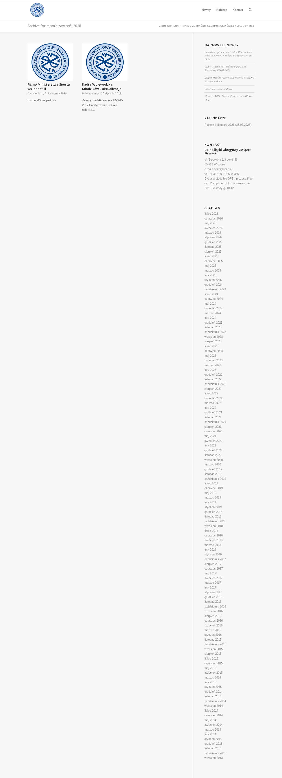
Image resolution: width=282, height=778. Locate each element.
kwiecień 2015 (213, 672)
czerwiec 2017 (213, 568)
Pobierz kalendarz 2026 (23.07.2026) (227, 124)
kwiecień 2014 (213, 724)
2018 (239, 25)
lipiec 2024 (211, 294)
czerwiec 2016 (213, 620)
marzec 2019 (212, 497)
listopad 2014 (212, 696)
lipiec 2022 (211, 393)
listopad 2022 (212, 379)
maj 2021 (210, 436)
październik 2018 (215, 521)
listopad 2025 (212, 246)
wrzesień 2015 (213, 649)
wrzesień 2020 (213, 459)
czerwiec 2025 (213, 261)
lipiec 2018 (211, 530)
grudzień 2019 (213, 469)
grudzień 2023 (213, 322)
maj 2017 (210, 573)
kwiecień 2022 (213, 398)
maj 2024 (210, 303)
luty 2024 (210, 317)
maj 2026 (210, 223)
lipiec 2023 (211, 346)
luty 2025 (210, 275)
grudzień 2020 (213, 450)
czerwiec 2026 (213, 218)
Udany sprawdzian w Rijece (218, 88)
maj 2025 (210, 265)
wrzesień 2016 (213, 611)
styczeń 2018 (213, 554)
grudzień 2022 (213, 374)
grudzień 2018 (213, 512)
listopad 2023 (212, 327)
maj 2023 (210, 355)
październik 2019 (215, 478)
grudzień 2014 (213, 691)
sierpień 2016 (212, 616)
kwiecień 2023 (213, 360)
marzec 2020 (212, 464)
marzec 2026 (212, 232)
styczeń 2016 (213, 634)
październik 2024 (215, 289)
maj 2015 (210, 668)
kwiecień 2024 (213, 308)
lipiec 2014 (211, 710)
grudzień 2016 (213, 597)
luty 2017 (210, 587)
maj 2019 (210, 493)
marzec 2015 (212, 677)
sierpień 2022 (212, 388)
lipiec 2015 (211, 658)
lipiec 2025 (211, 256)
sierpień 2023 (212, 341)
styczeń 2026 (213, 237)
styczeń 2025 (213, 279)
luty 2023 (210, 369)
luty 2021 (210, 445)
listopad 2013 (212, 748)
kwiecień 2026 (213, 228)
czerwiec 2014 (213, 715)
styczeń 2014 (213, 739)
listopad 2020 (212, 455)
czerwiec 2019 (213, 488)
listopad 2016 (212, 601)
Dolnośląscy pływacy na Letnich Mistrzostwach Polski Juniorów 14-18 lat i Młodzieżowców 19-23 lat (228, 55)
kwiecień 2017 (213, 578)
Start (175, 25)
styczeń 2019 (213, 507)
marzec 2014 (212, 729)
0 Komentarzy (36, 93)
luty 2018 (210, 549)
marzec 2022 (212, 403)
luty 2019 (210, 502)
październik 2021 (215, 422)
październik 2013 (215, 753)
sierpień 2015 (212, 653)
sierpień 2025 (212, 251)
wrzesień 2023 (213, 336)
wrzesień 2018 (213, 526)
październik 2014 (215, 701)
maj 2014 (210, 720)
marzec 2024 (212, 313)
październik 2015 (215, 644)
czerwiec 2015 (213, 663)
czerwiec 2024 (213, 298)
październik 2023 (215, 332)
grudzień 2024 (213, 284)
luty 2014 (210, 734)
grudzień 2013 (213, 743)
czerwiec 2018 (213, 535)
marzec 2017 (212, 582)
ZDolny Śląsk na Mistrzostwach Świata (213, 25)
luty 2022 (210, 407)
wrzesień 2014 (213, 705)
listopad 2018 (212, 516)
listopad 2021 (212, 417)
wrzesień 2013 (213, 757)
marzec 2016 (212, 630)
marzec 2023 (212, 365)
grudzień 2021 (213, 412)
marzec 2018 (212, 545)
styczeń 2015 (213, 686)
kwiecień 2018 (213, 540)
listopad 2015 (212, 639)
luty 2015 (210, 682)
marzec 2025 (212, 270)
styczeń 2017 (213, 592)
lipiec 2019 (211, 483)
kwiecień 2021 (213, 440)
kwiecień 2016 (213, 625)
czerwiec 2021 (213, 431)
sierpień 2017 (212, 564)
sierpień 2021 (212, 426)
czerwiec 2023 (213, 350)
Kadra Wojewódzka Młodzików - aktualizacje (101, 86)
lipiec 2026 (211, 213)
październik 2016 (215, 606)
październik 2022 (215, 384)
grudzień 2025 (213, 242)
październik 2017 (215, 559)
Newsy (185, 25)
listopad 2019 (212, 474)
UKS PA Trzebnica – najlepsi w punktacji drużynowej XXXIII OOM (225, 68)
